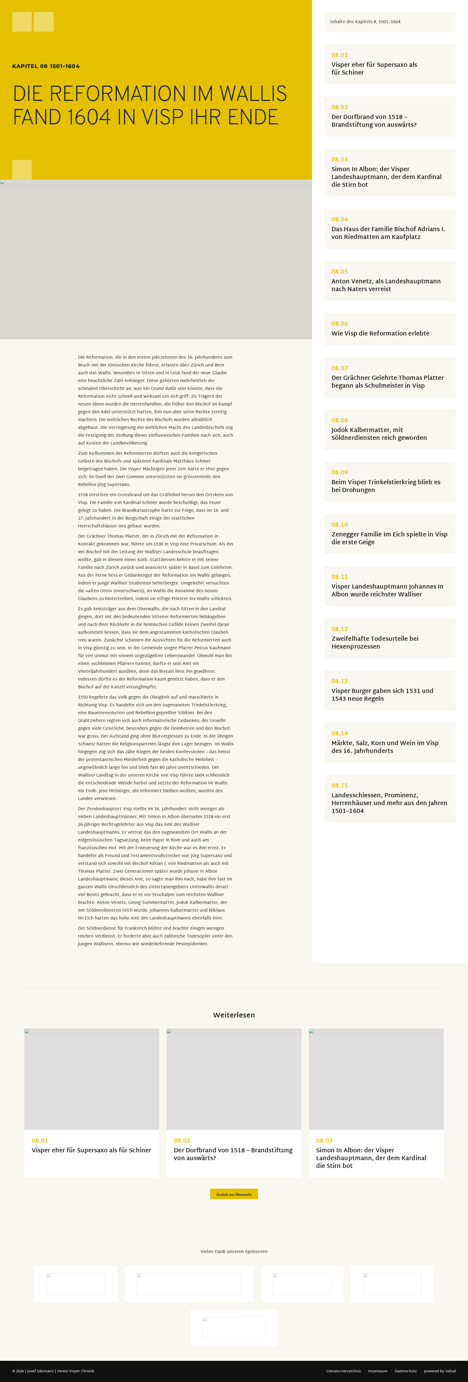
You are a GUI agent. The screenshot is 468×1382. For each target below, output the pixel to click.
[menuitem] (343, 1371)
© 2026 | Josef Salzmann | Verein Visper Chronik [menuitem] (53, 1371)
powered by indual (440, 1371)
